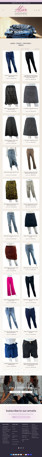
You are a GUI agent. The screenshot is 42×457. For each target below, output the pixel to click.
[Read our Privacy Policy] (18, 238)
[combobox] (7, 233)
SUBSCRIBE (12, 241)
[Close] (37, 214)
